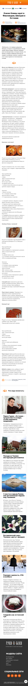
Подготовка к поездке (12, 660)
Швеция (17, 8)
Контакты (8, 665)
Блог (7, 663)
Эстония (24, 8)
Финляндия (8, 8)
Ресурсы (8, 661)
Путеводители (10, 657)
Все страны (9, 658)
